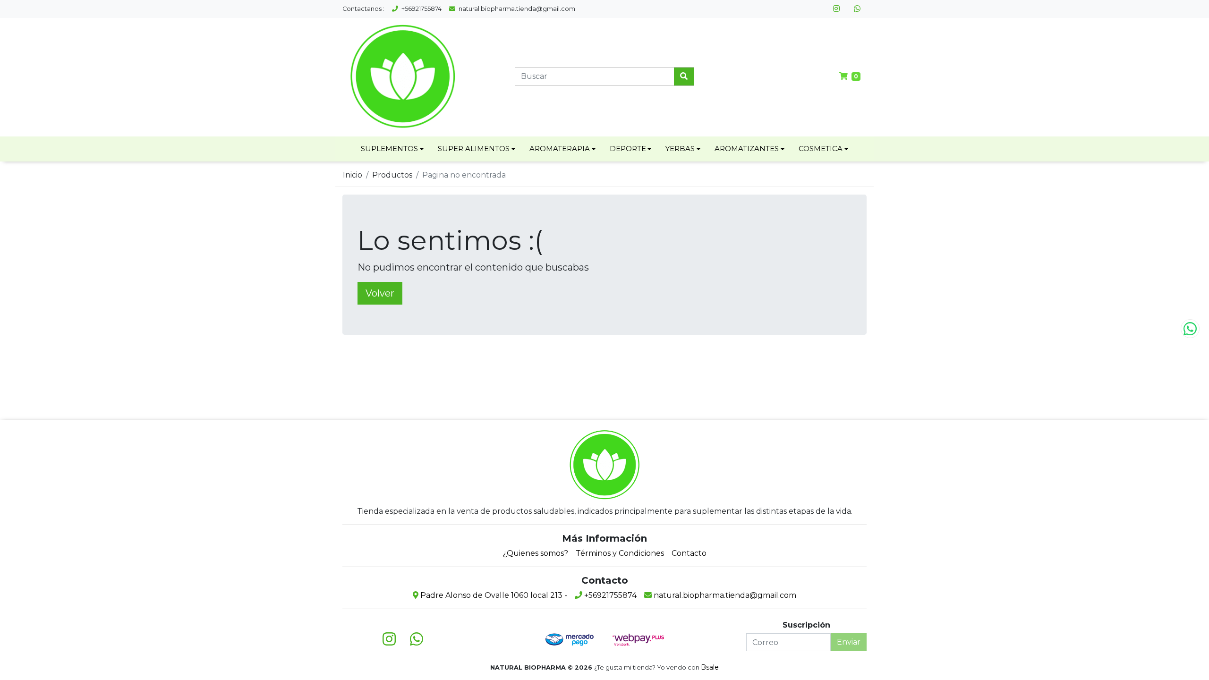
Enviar (848, 642)
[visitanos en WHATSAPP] (857, 9)
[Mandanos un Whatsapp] (1190, 328)
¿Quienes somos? (535, 553)
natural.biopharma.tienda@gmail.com (516, 8)
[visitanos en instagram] (836, 9)
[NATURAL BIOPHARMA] (402, 76)
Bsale (710, 667)
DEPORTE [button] (628, 148)
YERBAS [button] (680, 148)
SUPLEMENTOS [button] (389, 148)
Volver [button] (380, 293)
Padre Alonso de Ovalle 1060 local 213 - (492, 595)
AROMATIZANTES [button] (747, 148)
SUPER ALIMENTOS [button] (474, 148)
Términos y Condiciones (620, 553)
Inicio (352, 174)
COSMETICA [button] (821, 148)
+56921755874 (421, 8)
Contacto (689, 553)
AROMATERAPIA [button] (559, 148)
